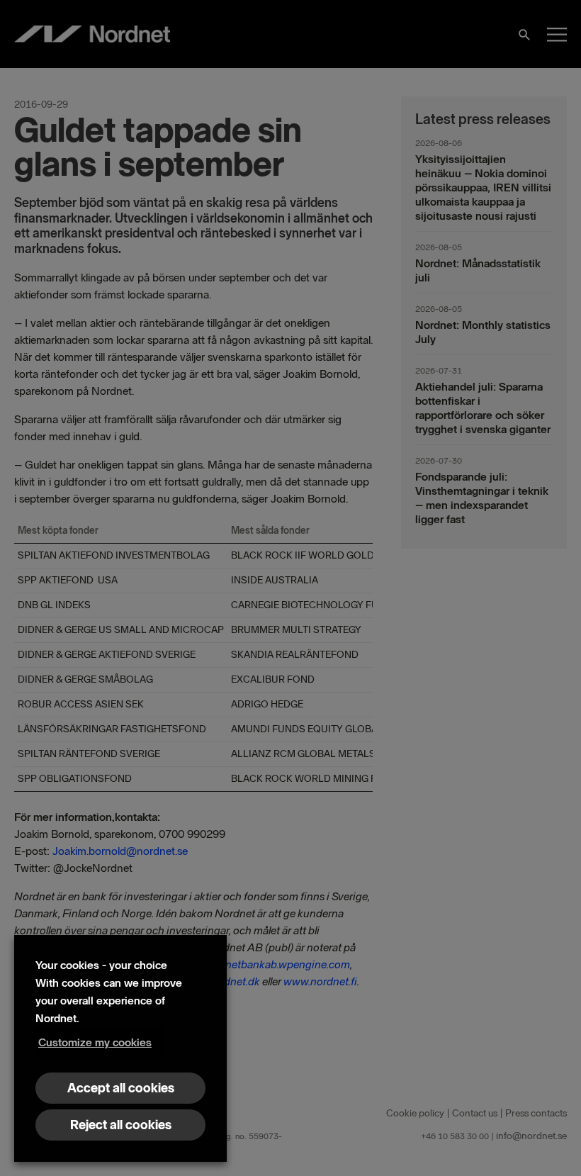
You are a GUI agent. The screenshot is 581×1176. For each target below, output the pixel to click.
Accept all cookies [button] (120, 1088)
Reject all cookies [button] (120, 1125)
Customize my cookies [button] (95, 1042)
